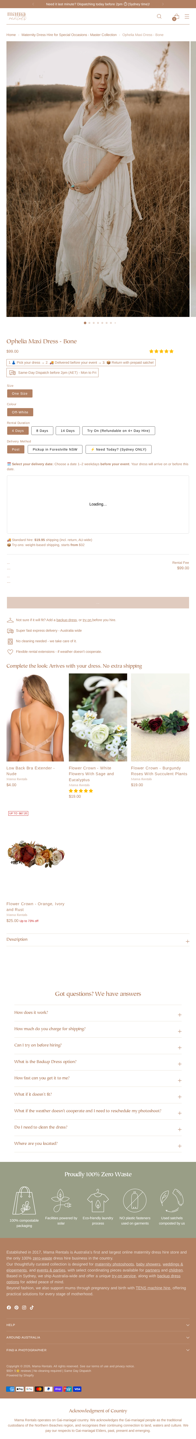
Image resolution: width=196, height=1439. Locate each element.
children (176, 1270)
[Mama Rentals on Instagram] (24, 1308)
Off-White (20, 412)
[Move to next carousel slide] (185, 963)
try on (87, 620)
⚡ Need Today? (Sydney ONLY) (119, 449)
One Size (20, 393)
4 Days (18, 431)
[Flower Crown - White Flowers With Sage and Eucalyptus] (98, 717)
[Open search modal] (159, 16)
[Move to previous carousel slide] (174, 963)
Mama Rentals (42, 1366)
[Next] (163, 4)
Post (16, 449)
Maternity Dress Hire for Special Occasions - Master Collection (69, 35)
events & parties (51, 1270)
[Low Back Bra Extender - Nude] (35, 717)
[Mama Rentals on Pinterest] (17, 1308)
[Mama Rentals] (17, 16)
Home (11, 35)
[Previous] (33, 4)
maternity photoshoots (114, 1264)
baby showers (148, 1264)
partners (152, 1270)
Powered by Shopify (20, 1375)
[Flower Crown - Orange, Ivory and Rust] (35, 853)
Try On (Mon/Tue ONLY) (118, 430)
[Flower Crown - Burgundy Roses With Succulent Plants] (160, 717)
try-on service (124, 1276)
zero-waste (42, 1258)
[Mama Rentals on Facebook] (9, 1308)
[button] (162, 351)
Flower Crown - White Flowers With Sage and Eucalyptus (91, 774)
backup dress (66, 620)
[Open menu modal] (187, 16)
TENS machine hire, (153, 1288)
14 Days (68, 431)
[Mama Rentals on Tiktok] (32, 1308)
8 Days (42, 431)
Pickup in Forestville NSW (55, 449)
